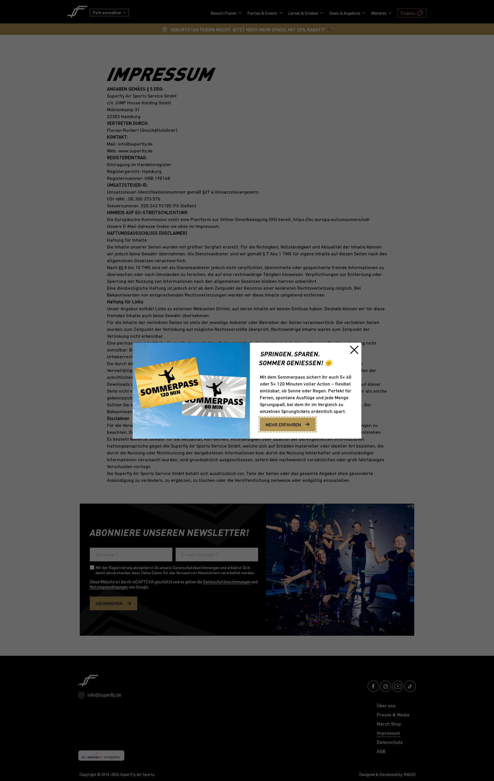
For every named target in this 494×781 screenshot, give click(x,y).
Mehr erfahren (283, 424)
